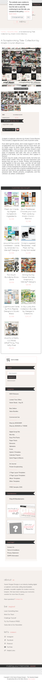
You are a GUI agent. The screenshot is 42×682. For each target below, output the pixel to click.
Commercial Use (14, 417)
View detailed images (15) (22, 88)
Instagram (10, 637)
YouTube (10, 647)
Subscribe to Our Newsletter (13, 625)
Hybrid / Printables (15, 452)
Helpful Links (11, 650)
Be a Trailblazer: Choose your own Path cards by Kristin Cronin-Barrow (28, 214)
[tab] (21, 188)
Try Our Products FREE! (12, 621)
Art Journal (12, 464)
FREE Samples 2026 (15, 487)
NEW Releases (14, 394)
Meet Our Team (9, 614)
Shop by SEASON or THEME (18, 426)
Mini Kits (12, 434)
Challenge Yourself (10, 618)
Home (3, 32)
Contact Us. (19, 599)
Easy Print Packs (14, 437)
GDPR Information (13, 555)
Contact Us (10, 547)
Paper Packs (13, 440)
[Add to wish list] (17, 129)
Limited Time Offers (15, 399)
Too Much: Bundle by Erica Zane (11, 277)
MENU (22, 22)
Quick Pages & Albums (16, 458)
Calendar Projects (14, 455)
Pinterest (10, 643)
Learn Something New (11, 611)
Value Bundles (12, 32)
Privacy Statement (13, 553)
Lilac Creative (31, 679)
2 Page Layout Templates (17, 475)
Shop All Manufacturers (16, 499)
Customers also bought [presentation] (21, 188)
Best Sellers (13, 408)
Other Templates (14, 481)
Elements (12, 443)
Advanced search (11, 380)
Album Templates (14, 478)
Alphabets (12, 446)
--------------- (13, 397)
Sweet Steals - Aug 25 (16, 402)
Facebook (10, 640)
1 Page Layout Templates (17, 472)
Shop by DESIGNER (15, 423)
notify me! (6, 124)
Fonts (11, 449)
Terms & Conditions (13, 550)
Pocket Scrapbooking (15, 466)
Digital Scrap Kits (14, 431)
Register (37, 4)
